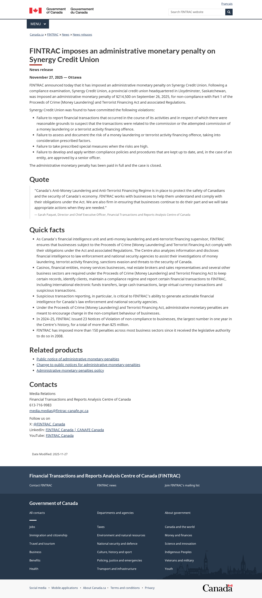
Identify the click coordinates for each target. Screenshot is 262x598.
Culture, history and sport (114, 552)
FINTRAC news (106, 485)
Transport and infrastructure (116, 569)
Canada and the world (180, 527)
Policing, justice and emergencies (119, 560)
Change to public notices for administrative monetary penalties (88, 364)
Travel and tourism (42, 544)
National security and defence (117, 544)
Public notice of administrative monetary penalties (78, 359)
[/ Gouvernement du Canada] (61, 11)
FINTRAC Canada (60, 435)
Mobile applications (65, 588)
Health (33, 569)
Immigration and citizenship (48, 535)
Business (35, 552)
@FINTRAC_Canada (49, 424)
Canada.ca (37, 35)
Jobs (32, 527)
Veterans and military (179, 560)
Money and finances (178, 535)
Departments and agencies (115, 513)
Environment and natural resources (121, 535)
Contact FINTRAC (40, 485)
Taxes (101, 527)
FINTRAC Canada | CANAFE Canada (75, 429)
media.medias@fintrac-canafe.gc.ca (58, 410)
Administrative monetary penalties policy (70, 370)
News (65, 35)
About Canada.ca (94, 588)
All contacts (37, 513)
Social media (37, 588)
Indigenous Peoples (178, 552)
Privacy (150, 588)
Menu (36, 23)
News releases (82, 35)
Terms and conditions (125, 588)
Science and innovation (180, 544)
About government (178, 513)
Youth (169, 569)
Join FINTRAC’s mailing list (182, 485)
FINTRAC (52, 35)
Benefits (34, 560)
